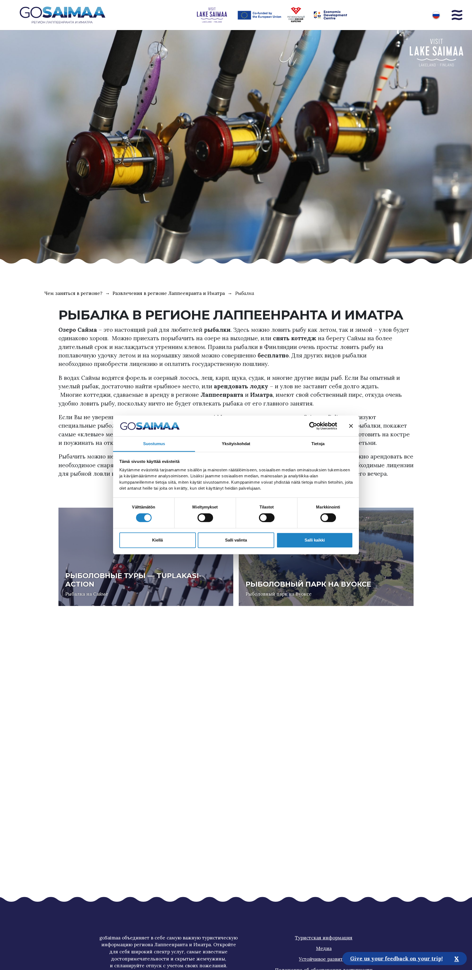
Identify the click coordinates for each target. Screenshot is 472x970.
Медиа (324, 948)
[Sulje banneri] (351, 426)
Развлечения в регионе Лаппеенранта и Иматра (169, 293)
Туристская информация (323, 938)
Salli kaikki (315, 540)
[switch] (205, 517)
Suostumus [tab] (154, 444)
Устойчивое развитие (324, 959)
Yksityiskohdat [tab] (236, 444)
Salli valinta (236, 540)
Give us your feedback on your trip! (396, 958)
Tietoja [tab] (317, 444)
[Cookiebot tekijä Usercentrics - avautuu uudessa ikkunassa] (313, 426)
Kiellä (157, 540)
